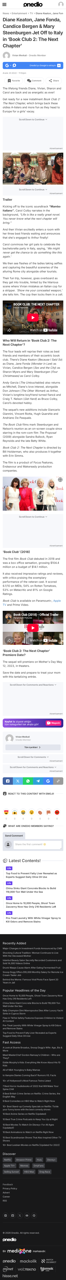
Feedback (8, 1184)
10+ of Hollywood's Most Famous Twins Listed (27, 1080)
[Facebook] (13, 1215)
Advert (6, 1192)
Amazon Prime (23, 1159)
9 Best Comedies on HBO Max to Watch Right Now (29, 1101)
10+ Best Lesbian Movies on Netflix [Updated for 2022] (31, 1145)
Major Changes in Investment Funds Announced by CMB (32, 948)
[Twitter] (20, 1215)
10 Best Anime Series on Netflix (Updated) (24, 1113)
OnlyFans (38, 1165)
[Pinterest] (34, 1215)
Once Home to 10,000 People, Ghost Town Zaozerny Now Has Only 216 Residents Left (31, 905)
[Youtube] (27, 1215)
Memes (24, 1165)
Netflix (7, 1159)
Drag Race (44, 1171)
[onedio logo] (31, 1240)
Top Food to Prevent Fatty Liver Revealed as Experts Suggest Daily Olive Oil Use (31, 875)
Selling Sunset (11, 1171)
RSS (5, 1200)
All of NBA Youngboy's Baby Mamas (21, 1069)
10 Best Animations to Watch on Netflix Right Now (28, 1132)
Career (6, 1196)
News (6, 13)
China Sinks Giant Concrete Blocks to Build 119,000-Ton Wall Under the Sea (31, 890)
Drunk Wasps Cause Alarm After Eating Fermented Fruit (31, 967)
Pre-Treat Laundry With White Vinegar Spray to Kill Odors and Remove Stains (33, 920)
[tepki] (6, 812)
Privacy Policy (10, 1188)
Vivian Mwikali (29, 55)
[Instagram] (5, 1215)
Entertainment (19, 13)
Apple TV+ (9, 1165)
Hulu (39, 1159)
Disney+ (51, 1159)
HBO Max (29, 1171)
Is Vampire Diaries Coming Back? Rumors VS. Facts (29, 1075)
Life (9, 868)
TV (31, 13)
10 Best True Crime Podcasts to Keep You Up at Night (30, 1119)
